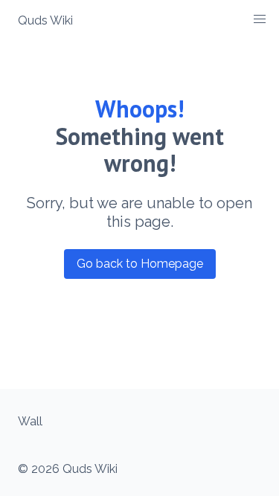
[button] (259, 19)
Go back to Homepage (140, 264)
